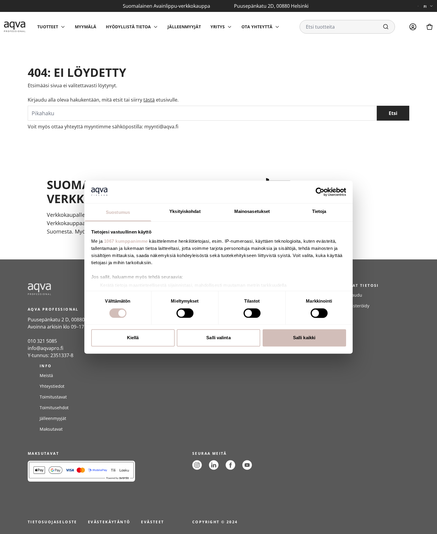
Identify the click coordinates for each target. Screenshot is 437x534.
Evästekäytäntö (109, 521)
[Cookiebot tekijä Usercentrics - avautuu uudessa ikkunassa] (320, 191)
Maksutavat (51, 429)
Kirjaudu (353, 295)
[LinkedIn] (213, 465)
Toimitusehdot (54, 407)
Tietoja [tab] (319, 211)
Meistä (46, 375)
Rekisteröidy (357, 306)
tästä (149, 99)
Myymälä (85, 26)
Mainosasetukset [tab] (252, 211)
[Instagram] (197, 465)
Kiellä (133, 337)
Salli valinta (218, 337)
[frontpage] (81, 289)
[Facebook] (230, 465)
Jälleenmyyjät (184, 26)
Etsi (393, 113)
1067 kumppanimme (126, 241)
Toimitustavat (53, 397)
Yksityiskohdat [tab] (184, 211)
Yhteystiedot (52, 386)
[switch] (184, 313)
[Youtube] (247, 465)
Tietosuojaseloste (52, 521)
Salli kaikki (304, 337)
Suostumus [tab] (118, 212)
